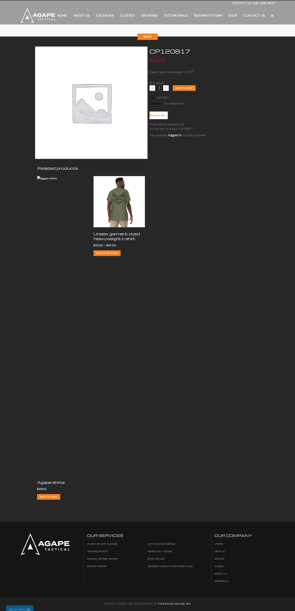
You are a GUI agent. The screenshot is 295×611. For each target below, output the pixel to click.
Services (219, 559)
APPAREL (219, 544)
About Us (220, 551)
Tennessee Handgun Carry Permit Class (170, 566)
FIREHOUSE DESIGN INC (174, 604)
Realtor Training (96, 566)
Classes (219, 566)
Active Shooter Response (161, 544)
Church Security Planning (102, 544)
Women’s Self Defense (160, 551)
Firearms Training (97, 551)
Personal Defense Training (102, 559)
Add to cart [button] (49, 496)
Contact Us (221, 573)
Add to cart (184, 88)
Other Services (156, 559)
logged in (175, 135)
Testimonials (222, 581)
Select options (107, 253)
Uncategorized (174, 103)
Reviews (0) (157, 115)
